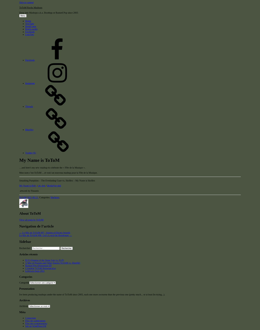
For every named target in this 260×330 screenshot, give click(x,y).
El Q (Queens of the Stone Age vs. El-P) (44, 260)
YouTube (29, 23)
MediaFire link (54, 185)
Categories (24, 282)
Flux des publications (35, 320)
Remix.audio (31, 29)
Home (28, 21)
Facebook (30, 32)
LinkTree (29, 34)
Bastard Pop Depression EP (38, 265)
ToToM (22, 197)
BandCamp (30, 26)
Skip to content (26, 2)
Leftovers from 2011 (35, 271)
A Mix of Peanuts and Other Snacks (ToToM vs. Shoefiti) (52, 263)
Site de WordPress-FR (35, 326)
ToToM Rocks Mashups (30, 7)
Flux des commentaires (36, 323)
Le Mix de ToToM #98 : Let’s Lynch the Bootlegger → (45, 235)
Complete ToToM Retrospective (40, 268)
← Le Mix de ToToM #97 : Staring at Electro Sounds (44, 232)
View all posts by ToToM (31, 220)
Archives (23, 306)
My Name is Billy (27, 185)
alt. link (41, 185)
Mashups (55, 197)
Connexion (30, 318)
